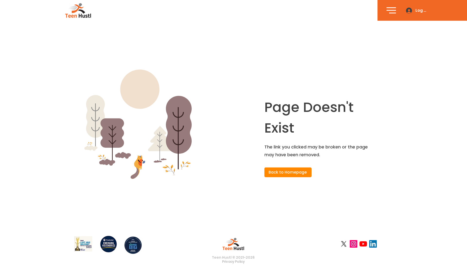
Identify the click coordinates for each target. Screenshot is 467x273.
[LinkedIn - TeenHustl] (373, 244)
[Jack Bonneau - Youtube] (363, 244)
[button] (391, 10)
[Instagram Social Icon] (353, 244)
